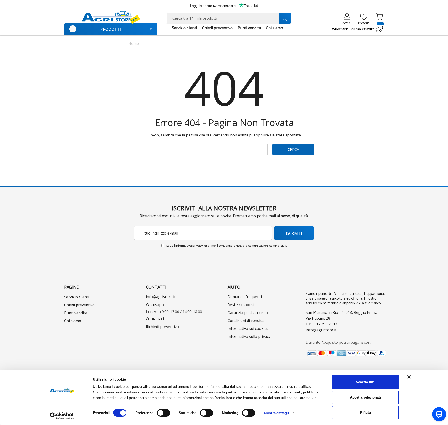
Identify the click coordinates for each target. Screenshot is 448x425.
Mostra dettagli (276, 413)
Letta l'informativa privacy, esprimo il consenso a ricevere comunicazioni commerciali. (226, 245)
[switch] (163, 413)
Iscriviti (294, 233)
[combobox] (228, 18)
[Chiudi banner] (409, 377)
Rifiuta (365, 412)
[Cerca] (285, 18)
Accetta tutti (365, 382)
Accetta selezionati (365, 397)
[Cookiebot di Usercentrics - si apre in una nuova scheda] (62, 415)
